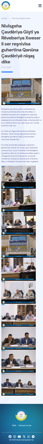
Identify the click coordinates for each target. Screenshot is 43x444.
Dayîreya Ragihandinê (20, 18)
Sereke (4, 18)
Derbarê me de (25, 425)
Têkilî (14, 425)
